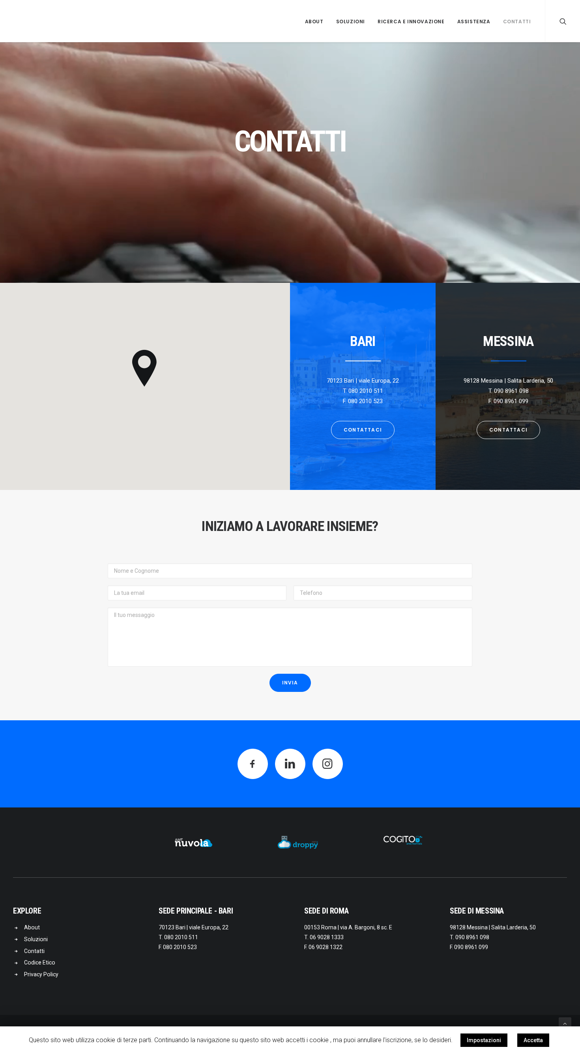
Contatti (517, 21)
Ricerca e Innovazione (411, 21)
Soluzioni (350, 21)
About (314, 21)
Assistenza (473, 21)
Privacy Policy (41, 974)
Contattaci (363, 429)
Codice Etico (39, 962)
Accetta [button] (533, 1040)
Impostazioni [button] (484, 1040)
